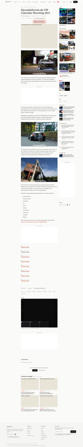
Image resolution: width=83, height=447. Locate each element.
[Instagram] (60, 205)
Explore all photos (62, 25)
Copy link (23, 293)
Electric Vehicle (35, 1)
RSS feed (29, 431)
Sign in (71, 1)
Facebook (28, 291)
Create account (42, 370)
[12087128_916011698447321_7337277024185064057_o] (39, 310)
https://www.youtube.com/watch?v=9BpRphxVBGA (34, 222)
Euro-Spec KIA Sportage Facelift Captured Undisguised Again (28, 393)
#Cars (61, 101)
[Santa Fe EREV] (71, 20)
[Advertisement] (39, 96)
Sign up (75, 1)
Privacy (8, 445)
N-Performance (43, 1)
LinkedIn (34, 291)
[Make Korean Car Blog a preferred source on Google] (70, 205)
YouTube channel (30, 435)
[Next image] (55, 310)
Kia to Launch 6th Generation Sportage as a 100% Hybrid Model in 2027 (29, 410)
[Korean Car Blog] (9, 2)
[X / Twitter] (65, 205)
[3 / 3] (43, 324)
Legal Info (20, 445)
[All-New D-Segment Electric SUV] (71, 12)
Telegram (45, 291)
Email (54, 291)
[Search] (60, 2)
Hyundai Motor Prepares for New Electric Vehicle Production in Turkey (48, 410)
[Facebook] (63, 205)
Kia (19, 1)
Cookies (12, 445)
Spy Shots (29, 1)
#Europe (65, 101)
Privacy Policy (69, 433)
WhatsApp (39, 291)
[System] (67, 2)
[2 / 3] (34, 324)
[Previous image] (22, 310)
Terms (60, 433)
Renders (49, 1)
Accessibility (26, 445)
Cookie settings (42, 445)
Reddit (49, 291)
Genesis (23, 1)
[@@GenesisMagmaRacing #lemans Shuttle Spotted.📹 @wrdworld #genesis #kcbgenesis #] (67, 86)
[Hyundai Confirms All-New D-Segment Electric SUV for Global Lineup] (63, 12)
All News (61, 95)
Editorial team (29, 428)
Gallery (54, 1)
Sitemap (28, 433)
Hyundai (15, 1)
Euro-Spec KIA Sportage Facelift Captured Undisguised (46, 393)
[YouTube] (67, 205)
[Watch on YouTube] (58, 2)
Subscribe (73, 431)
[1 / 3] (25, 324)
